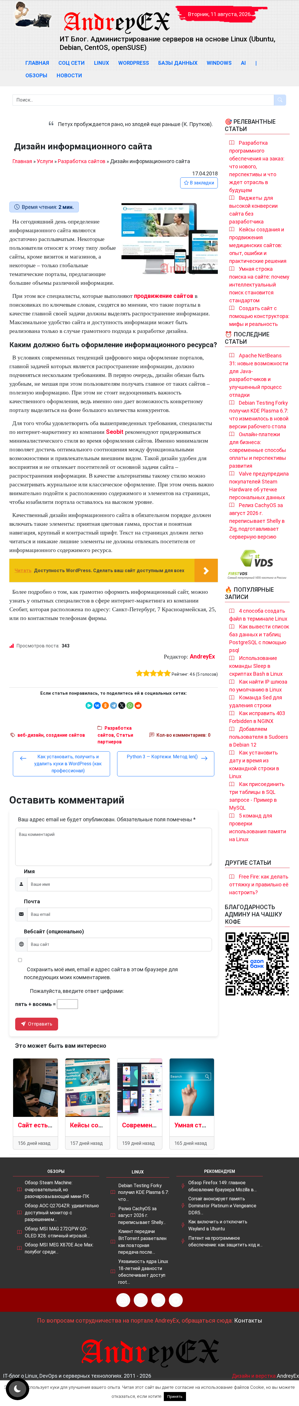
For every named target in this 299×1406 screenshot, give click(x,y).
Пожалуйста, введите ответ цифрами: (77, 991)
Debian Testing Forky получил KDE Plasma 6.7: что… (143, 1192)
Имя (29, 871)
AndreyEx (202, 656)
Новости (69, 75)
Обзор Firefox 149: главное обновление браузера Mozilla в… (222, 1186)
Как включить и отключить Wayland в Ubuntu (217, 1225)
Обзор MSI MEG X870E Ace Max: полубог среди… (59, 1248)
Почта (32, 901)
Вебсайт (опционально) (54, 931)
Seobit (115, 431)
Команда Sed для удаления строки (255, 701)
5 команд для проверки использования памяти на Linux (257, 827)
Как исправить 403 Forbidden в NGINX (257, 717)
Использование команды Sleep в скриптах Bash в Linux (256, 666)
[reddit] (138, 705)
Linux (101, 63)
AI (243, 63)
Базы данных (177, 63)
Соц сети (71, 63)
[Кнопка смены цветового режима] (17, 1389)
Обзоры (36, 75)
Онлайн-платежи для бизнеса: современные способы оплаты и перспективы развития (257, 450)
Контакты (248, 1320)
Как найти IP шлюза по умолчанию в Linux (258, 686)
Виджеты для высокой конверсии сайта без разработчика (253, 210)
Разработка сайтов (81, 161)
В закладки (201, 183)
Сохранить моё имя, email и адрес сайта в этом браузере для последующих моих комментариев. (101, 973)
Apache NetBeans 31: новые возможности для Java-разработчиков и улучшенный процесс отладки (258, 375)
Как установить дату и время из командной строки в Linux (254, 764)
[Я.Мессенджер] (89, 705)
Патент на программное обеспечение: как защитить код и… (225, 1241)
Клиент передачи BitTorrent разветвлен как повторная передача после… (142, 1242)
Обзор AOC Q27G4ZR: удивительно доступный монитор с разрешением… (62, 1212)
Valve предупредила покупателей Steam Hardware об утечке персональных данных (259, 485)
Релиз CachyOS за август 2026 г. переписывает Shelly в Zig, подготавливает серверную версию (257, 521)
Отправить (39, 1024)
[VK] (158, 1300)
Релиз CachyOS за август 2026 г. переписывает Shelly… (142, 1215)
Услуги (45, 161)
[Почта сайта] (141, 1300)
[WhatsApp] (129, 705)
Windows (219, 63)
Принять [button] (174, 1396)
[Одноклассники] (105, 705)
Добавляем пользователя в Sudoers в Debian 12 (258, 737)
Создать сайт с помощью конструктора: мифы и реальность (259, 316)
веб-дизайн (31, 735)
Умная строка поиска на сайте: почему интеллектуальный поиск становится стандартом (259, 284)
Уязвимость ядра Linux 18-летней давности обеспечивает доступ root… (143, 1272)
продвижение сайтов (163, 295)
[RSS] (123, 1300)
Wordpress (133, 63)
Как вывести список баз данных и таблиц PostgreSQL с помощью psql (259, 638)
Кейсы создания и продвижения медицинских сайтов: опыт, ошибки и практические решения (257, 245)
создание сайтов (65, 735)
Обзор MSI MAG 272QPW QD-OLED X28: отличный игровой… (57, 1232)
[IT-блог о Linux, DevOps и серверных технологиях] (33, 14)
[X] (121, 705)
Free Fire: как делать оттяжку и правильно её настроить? (258, 884)
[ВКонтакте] (97, 705)
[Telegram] (113, 705)
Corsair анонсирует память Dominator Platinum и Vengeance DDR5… (222, 1205)
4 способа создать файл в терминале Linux (258, 615)
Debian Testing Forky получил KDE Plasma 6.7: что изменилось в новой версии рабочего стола (258, 414)
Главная (37, 63)
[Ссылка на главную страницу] (116, 17)
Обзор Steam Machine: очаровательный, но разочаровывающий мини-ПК (57, 1189)
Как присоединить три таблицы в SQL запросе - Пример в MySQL (256, 796)
